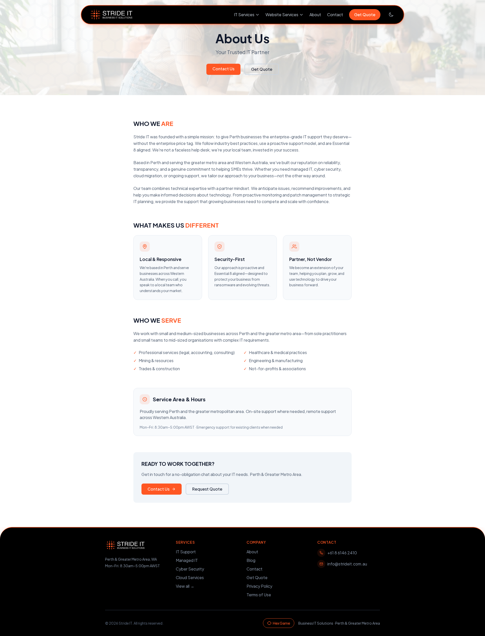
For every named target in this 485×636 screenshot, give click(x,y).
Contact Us (223, 68)
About (315, 14)
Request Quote (207, 489)
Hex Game (281, 623)
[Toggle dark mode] (391, 14)
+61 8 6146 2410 (342, 552)
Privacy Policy (259, 586)
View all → (185, 586)
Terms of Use (259, 594)
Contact (335, 14)
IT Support (186, 551)
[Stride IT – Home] (111, 15)
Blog (251, 560)
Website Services (281, 14)
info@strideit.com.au (347, 563)
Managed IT (187, 560)
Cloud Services (190, 577)
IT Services (244, 14)
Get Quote (364, 14)
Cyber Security (190, 569)
